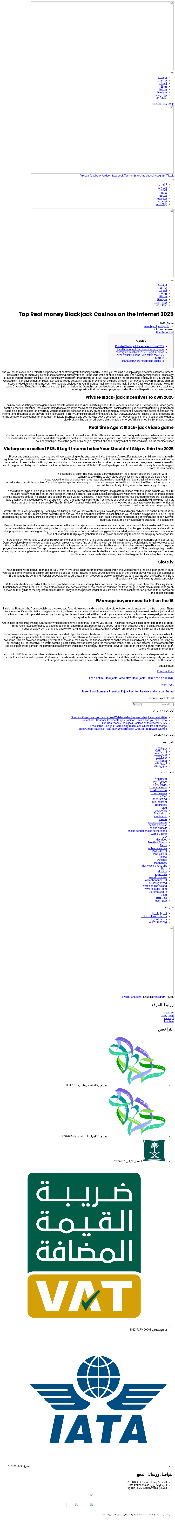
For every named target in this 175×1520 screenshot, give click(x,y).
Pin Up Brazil (159, 851)
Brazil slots (160, 813)
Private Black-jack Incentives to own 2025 (139, 346)
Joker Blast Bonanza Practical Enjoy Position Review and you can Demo (124, 720)
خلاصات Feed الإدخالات (154, 916)
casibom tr (160, 816)
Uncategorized (165, 332)
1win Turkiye (160, 781)
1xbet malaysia (158, 787)
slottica (162, 871)
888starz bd (159, 799)
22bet (163, 796)
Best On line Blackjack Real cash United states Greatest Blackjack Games (123, 728)
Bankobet (161, 804)
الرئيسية (162, 77)
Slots (163, 868)
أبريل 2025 (161, 751)
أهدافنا (163, 83)
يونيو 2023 (161, 760)
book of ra (161, 810)
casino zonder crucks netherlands (147, 830)
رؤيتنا (164, 86)
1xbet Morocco (158, 790)
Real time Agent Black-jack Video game (140, 349)
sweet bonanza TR (155, 880)
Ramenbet (160, 862)
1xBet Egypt (159, 784)
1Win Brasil (160, 778)
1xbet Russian (159, 793)
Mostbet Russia (157, 842)
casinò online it (158, 828)
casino (163, 819)
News (163, 845)
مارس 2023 (160, 766)
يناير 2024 (161, 757)
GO (165, 836)
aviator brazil (159, 801)
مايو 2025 (161, 748)
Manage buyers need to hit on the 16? (142, 360)
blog (164, 807)
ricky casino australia (154, 865)
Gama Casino (159, 833)
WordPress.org (158, 922)
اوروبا (164, 894)
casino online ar (158, 825)
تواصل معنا (160, 95)
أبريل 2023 (161, 763)
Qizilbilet (162, 859)
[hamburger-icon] (172, 72)
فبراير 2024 (160, 754)
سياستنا (162, 92)
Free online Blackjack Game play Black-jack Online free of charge (128, 725)
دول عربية (161, 897)
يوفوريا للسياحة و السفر (157, 326)
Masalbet (161, 839)
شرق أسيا (161, 900)
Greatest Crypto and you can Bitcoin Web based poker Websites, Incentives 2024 (119, 717)
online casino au (157, 848)
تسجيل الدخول (159, 913)
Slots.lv (159, 357)
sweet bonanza (158, 877)
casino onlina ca (157, 822)
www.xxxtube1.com (156, 888)
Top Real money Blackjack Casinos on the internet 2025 (134, 723)
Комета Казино (158, 891)
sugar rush (161, 874)
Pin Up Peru (160, 854)
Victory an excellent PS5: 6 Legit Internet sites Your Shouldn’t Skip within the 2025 (140, 353)
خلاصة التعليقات (158, 919)
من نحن (162, 80)
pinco (163, 857)
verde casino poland (155, 885)
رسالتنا (163, 89)
